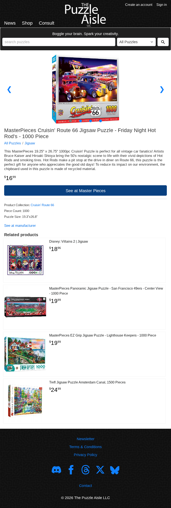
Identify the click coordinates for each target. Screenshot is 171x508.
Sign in (161, 4)
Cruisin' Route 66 (42, 205)
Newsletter (85, 439)
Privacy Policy (85, 455)
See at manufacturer (20, 226)
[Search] (163, 42)
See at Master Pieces (86, 190)
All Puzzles (12, 143)
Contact (85, 486)
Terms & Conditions (85, 447)
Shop (27, 23)
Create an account (138, 4)
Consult (46, 23)
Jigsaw (30, 143)
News (10, 23)
